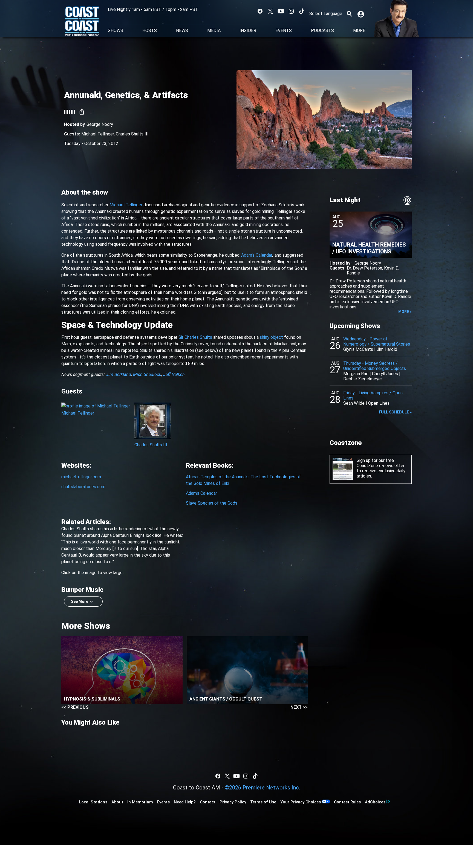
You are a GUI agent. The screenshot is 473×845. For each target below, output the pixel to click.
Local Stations (93, 802)
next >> (299, 707)
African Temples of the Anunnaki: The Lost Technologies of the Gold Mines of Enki (243, 480)
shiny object (271, 337)
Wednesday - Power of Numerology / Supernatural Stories (376, 341)
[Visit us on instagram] (291, 11)
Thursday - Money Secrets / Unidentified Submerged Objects (374, 366)
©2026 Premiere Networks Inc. (262, 787)
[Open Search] (349, 13)
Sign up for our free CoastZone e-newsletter (381, 463)
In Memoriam (140, 802)
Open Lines (379, 403)
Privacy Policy (233, 802)
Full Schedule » (395, 412)
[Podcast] (407, 200)
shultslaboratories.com (83, 486)
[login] (361, 14)
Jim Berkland (118, 374)
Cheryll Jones (385, 373)
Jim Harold (387, 349)
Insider (248, 30)
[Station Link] (82, 21)
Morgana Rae (355, 373)
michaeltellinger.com (81, 476)
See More (79, 601)
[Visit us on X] (270, 11)
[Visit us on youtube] (281, 11)
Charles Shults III (132, 134)
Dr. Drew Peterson (364, 268)
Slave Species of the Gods (211, 503)
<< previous (75, 707)
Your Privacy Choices (300, 802)
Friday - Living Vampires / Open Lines (373, 395)
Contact (207, 802)
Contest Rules (347, 802)
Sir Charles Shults (195, 337)
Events (283, 30)
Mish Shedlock (147, 374)
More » (405, 311)
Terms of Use (263, 802)
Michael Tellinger (97, 134)
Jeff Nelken (174, 374)
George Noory (99, 124)
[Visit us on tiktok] (301, 11)
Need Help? (185, 802)
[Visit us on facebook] (260, 11)
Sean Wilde (354, 403)
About (117, 802)
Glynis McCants (358, 349)
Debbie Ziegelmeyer (362, 378)
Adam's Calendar (256, 255)
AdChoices (375, 802)
